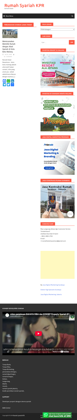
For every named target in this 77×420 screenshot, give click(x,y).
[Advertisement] (58, 265)
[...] (14, 77)
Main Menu (9, 16)
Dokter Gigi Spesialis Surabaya (51, 290)
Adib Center (6, 408)
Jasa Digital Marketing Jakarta (51, 294)
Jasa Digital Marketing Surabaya (54, 285)
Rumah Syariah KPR (24, 5)
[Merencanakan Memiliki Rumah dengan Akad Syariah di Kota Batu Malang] (9, 33)
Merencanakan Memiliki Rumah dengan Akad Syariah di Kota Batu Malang (8, 46)
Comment (9, 56)
